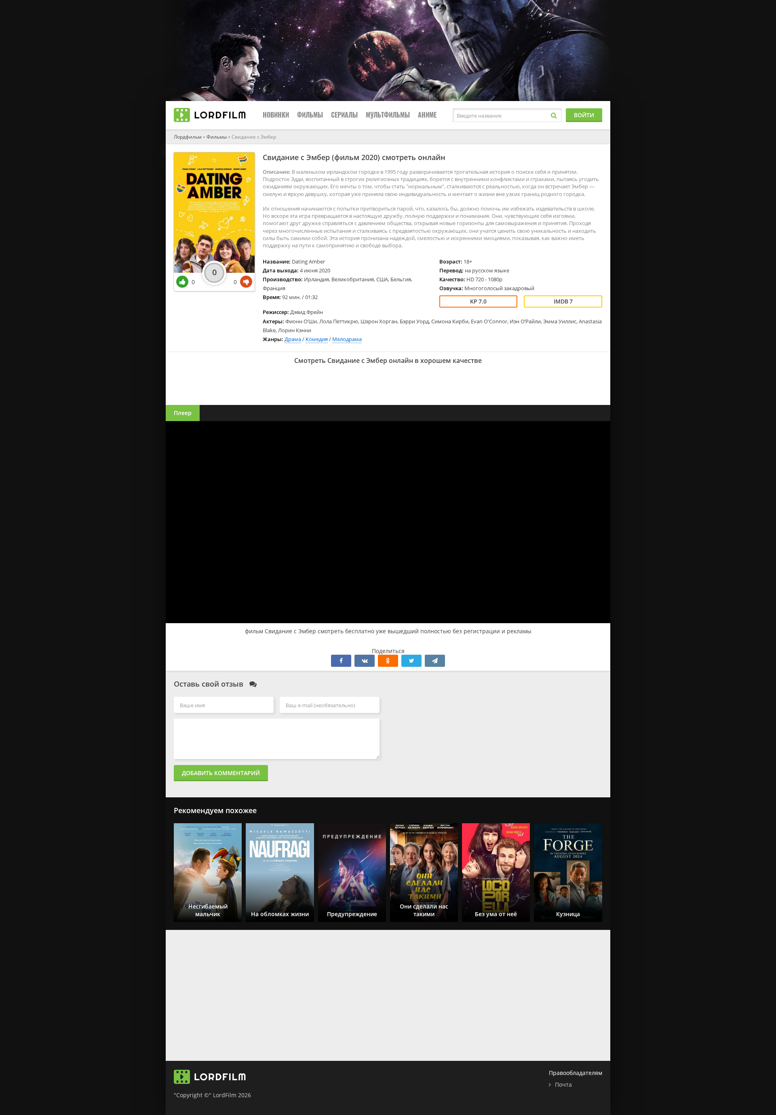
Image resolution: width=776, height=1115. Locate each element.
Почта (563, 1084)
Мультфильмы (388, 115)
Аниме (427, 115)
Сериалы (344, 115)
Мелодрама (347, 339)
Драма (293, 339)
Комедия (317, 339)
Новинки (276, 115)
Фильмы (310, 115)
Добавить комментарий (221, 773)
